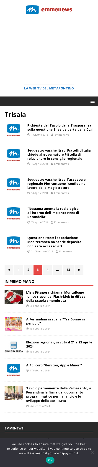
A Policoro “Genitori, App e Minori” (54, 365)
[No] (92, 452)
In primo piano (19, 281)
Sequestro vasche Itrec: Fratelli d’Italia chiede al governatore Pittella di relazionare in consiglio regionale (59, 154)
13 (68, 269)
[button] (92, 101)
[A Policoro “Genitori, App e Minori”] (14, 374)
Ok (50, 460)
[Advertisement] (49, 48)
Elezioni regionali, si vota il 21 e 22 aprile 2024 (59, 344)
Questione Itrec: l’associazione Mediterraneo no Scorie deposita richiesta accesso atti (54, 242)
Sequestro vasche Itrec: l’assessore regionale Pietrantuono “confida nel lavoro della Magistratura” (56, 183)
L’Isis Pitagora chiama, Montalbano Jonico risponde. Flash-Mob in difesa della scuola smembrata (55, 296)
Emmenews (61, 134)
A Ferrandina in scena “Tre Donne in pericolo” (55, 321)
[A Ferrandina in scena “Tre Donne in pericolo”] (14, 328)
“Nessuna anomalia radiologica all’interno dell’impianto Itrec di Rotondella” (53, 212)
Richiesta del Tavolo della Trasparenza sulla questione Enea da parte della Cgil (60, 127)
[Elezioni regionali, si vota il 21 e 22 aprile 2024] (14, 351)
